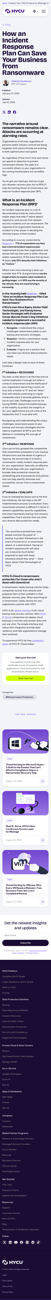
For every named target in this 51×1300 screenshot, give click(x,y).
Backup (6, 1005)
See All (5, 1085)
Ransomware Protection (14, 1026)
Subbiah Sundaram (21, 81)
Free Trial (6, 1184)
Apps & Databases (12, 1091)
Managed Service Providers (16, 1144)
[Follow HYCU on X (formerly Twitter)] (4, 1242)
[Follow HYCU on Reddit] (33, 1242)
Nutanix (6, 1051)
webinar (32, 293)
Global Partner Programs (15, 1133)
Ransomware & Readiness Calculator (20, 1229)
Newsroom (7, 1126)
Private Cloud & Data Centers (17, 1045)
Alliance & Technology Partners (18, 1138)
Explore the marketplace (14, 1195)
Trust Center (7, 1281)
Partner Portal (9, 1166)
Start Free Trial (26, 678)
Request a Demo (10, 1190)
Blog (7, 24)
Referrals (6, 1155)
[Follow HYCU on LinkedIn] (10, 1242)
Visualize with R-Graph (13, 976)
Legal (4, 1275)
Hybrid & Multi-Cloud (12, 1021)
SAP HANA (7, 1097)
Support (6, 1207)
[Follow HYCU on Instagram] (27, 1242)
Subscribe (25, 942)
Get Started (8, 1179)
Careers (6, 1121)
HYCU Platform (9, 971)
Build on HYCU (9, 987)
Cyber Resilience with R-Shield (17, 982)
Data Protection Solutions (15, 999)
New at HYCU (8, 1218)
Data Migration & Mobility (15, 1010)
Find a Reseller (9, 1149)
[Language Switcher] (36, 11)
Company (7, 1115)
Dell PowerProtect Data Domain (18, 1056)
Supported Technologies (14, 1037)
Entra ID (6, 1079)
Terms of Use (7, 1286)
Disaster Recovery (11, 1015)
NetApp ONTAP (9, 1062)
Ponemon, (7, 243)
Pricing (5, 992)
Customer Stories (11, 1213)
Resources (7, 1202)
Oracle (5, 1102)
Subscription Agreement (38, 951)
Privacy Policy (33, 953)
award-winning (22, 610)
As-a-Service (9, 1068)
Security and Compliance (15, 1032)
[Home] (15, 11)
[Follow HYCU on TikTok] (38, 1242)
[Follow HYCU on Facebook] (21, 1242)
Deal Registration (11, 1171)
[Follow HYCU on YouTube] (16, 1242)
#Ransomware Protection (19, 697)
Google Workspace (12, 1074)
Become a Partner (11, 1160)
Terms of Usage (18, 953)
